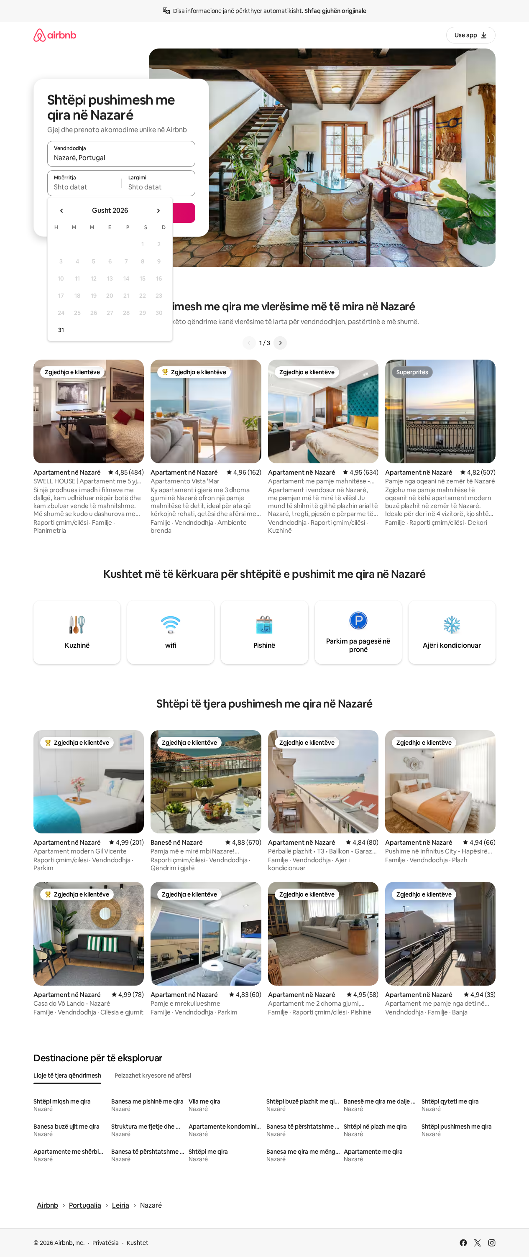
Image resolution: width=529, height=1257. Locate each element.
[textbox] (84, 187)
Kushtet (137, 1243)
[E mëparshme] (249, 343)
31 (61, 330)
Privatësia (105, 1243)
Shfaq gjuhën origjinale (335, 11)
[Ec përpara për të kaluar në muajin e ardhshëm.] (158, 210)
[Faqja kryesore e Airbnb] (54, 35)
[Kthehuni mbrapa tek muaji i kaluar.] (61, 210)
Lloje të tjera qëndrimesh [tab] (67, 1075)
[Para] (280, 343)
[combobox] (121, 158)
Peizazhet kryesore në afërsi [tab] (153, 1075)
